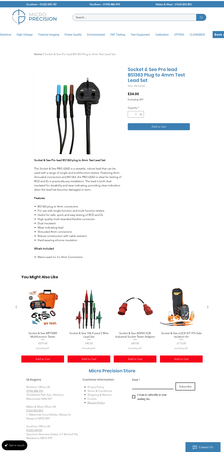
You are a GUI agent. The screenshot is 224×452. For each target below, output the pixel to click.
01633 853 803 (34, 410)
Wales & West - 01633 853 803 (174, 4)
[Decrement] (130, 114)
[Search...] (201, 17)
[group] (112, 324)
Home (38, 54)
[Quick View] (42, 307)
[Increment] (141, 114)
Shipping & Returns (99, 394)
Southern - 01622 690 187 (41, 4)
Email (136, 379)
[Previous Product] (16, 307)
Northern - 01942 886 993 (105, 4)
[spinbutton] (136, 114)
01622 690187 (34, 430)
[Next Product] (208, 307)
